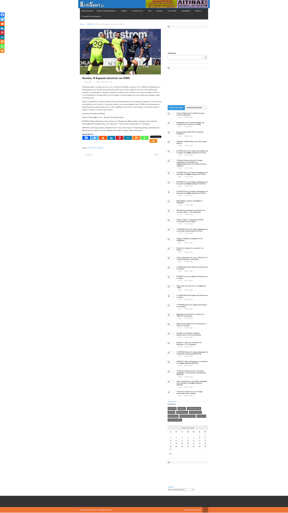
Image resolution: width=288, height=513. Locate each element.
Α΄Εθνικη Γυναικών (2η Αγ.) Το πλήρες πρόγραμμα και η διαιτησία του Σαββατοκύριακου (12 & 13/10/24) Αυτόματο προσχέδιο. (192, 163)
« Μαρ (170, 454)
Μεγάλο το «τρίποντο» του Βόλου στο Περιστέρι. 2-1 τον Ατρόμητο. (189, 343)
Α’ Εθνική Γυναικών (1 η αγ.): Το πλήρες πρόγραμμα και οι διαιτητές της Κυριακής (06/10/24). (191, 372)
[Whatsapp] (144, 138)
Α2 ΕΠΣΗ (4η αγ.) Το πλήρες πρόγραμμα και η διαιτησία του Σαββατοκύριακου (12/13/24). (192, 173)
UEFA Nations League (187, 416)
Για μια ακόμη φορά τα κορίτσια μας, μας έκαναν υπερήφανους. (190, 114)
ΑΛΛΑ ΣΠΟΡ (172, 11)
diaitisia (171, 412)
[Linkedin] (111, 138)
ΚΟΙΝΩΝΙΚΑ (185, 11)
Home (82, 24)
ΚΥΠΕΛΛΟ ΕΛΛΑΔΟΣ (94, 148)
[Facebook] (86, 138)
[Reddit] (103, 138)
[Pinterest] (120, 138)
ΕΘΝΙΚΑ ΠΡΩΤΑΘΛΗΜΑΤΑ (106, 11)
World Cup (201, 416)
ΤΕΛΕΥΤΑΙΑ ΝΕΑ (176, 108)
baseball (181, 408)
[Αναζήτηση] (205, 57)
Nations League (195, 412)
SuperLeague (173, 416)
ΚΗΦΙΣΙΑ (90, 24)
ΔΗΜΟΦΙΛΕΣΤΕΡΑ (194, 108)
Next (157, 154)
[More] (153, 141)
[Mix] (136, 138)
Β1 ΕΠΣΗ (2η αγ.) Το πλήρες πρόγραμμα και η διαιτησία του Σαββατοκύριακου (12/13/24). (192, 192)
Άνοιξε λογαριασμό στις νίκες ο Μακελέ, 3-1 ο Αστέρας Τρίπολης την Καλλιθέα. (192, 258)
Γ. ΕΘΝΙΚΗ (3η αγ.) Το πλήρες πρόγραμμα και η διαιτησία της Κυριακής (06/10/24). (192, 353)
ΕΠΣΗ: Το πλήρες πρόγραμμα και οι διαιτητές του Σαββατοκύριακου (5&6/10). (192, 362)
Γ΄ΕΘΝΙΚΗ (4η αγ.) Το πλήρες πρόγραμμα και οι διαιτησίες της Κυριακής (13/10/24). (192, 230)
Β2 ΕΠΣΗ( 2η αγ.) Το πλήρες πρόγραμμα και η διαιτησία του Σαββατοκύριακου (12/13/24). (192, 183)
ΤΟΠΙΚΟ (124, 11)
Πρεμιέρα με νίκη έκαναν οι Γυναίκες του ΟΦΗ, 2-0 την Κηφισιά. (190, 315)
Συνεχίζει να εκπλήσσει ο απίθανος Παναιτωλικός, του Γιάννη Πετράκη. (189, 334)
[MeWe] (128, 138)
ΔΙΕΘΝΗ (159, 11)
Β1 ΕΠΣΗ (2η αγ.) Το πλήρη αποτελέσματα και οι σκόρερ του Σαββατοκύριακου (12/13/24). (192, 152)
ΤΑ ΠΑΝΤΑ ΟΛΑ (137, 11)
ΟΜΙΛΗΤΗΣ (105, 82)
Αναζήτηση (172, 53)
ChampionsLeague (194, 408)
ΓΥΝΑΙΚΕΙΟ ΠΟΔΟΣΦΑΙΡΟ (91, 16)
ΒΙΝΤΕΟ (198, 11)
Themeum (93, 510)
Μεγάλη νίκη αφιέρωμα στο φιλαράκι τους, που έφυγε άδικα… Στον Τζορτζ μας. (191, 211)
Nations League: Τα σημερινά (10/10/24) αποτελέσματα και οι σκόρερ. (190, 220)
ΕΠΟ (149, 11)
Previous (88, 154)
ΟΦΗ (110, 82)
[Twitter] (95, 138)
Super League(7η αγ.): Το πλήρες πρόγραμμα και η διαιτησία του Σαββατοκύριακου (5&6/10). (192, 383)
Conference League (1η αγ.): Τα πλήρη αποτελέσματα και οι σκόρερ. (189, 392)
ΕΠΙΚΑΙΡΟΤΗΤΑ (87, 11)
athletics (172, 408)
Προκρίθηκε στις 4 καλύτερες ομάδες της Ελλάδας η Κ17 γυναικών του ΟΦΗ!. (190, 123)
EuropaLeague (182, 412)
